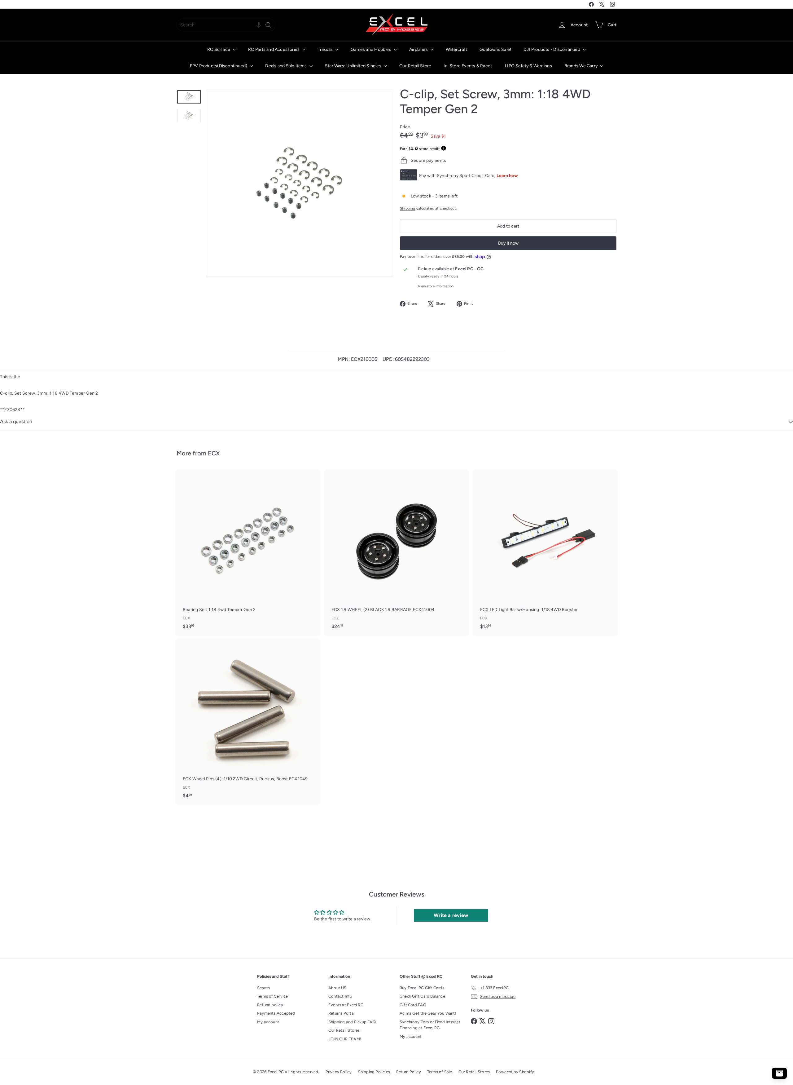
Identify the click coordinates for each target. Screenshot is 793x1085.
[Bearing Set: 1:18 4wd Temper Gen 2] (248, 552)
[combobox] (226, 25)
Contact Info (340, 996)
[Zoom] (299, 183)
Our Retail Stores (344, 1030)
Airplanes (419, 49)
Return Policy (408, 1072)
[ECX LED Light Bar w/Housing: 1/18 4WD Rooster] (545, 552)
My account (268, 1022)
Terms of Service (272, 996)
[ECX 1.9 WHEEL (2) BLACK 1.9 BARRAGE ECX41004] (396, 552)
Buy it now (508, 243)
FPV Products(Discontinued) (219, 66)
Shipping (407, 208)
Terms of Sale (439, 1072)
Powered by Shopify (515, 1072)
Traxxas (326, 49)
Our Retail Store (415, 66)
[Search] (268, 25)
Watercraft (456, 49)
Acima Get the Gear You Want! (428, 1013)
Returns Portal (341, 1013)
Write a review (451, 915)
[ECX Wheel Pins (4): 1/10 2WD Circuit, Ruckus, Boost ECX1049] (248, 722)
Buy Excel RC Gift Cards (422, 987)
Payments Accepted (276, 1013)
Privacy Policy (339, 1072)
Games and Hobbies (371, 49)
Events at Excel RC (345, 1005)
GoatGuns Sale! (495, 49)
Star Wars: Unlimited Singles (353, 66)
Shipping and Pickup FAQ (352, 1022)
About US (337, 987)
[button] (258, 25)
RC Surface (219, 49)
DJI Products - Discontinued (552, 49)
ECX (214, 453)
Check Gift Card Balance (422, 996)
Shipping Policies (374, 1072)
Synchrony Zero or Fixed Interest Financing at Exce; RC (430, 1025)
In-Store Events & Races (468, 66)
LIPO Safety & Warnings (528, 66)
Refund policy (270, 1005)
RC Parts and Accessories (274, 49)
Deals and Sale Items (286, 66)
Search (263, 987)
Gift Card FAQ (413, 1005)
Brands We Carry (581, 66)
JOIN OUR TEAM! (344, 1039)
